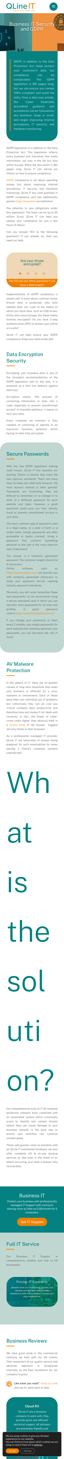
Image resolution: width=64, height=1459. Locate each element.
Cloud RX (32, 1406)
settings (38, 1444)
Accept (12, 1451)
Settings (27, 1451)
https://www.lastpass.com (21, 572)
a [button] (53, 6)
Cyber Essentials (25, 201)
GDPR (10, 180)
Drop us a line (49, 1383)
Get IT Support (32, 1222)
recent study (17, 725)
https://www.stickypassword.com (35, 613)
